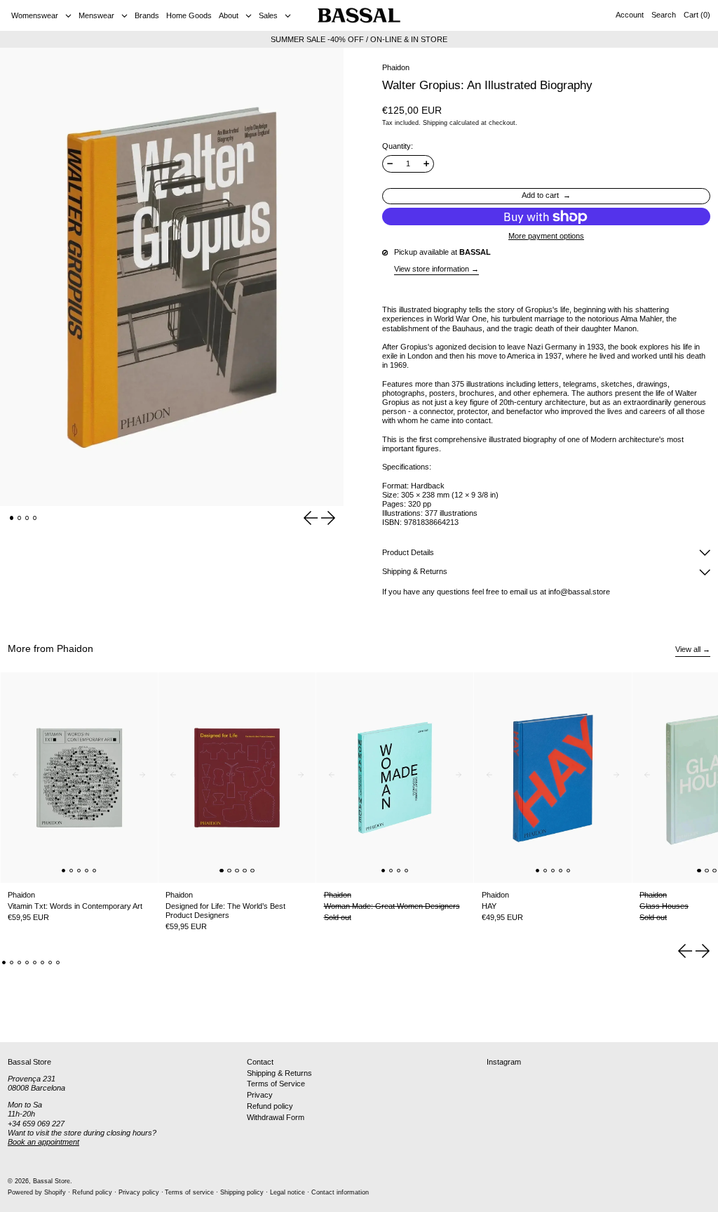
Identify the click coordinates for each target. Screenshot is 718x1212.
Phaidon (395, 67)
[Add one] (426, 163)
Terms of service (189, 1192)
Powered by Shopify (37, 1192)
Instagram (504, 1062)
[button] (663, 15)
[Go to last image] (12, 777)
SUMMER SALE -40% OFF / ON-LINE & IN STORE (359, 39)
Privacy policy (138, 1192)
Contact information (340, 1192)
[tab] (12, 518)
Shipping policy (242, 1192)
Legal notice (287, 1192)
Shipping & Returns (279, 1073)
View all (687, 649)
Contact (260, 1062)
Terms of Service (276, 1083)
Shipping (435, 122)
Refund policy (270, 1106)
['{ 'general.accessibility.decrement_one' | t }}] (390, 163)
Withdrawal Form (275, 1117)
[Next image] (145, 777)
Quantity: (397, 146)
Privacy (260, 1095)
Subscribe (683, 1019)
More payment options (546, 236)
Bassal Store (51, 1181)
